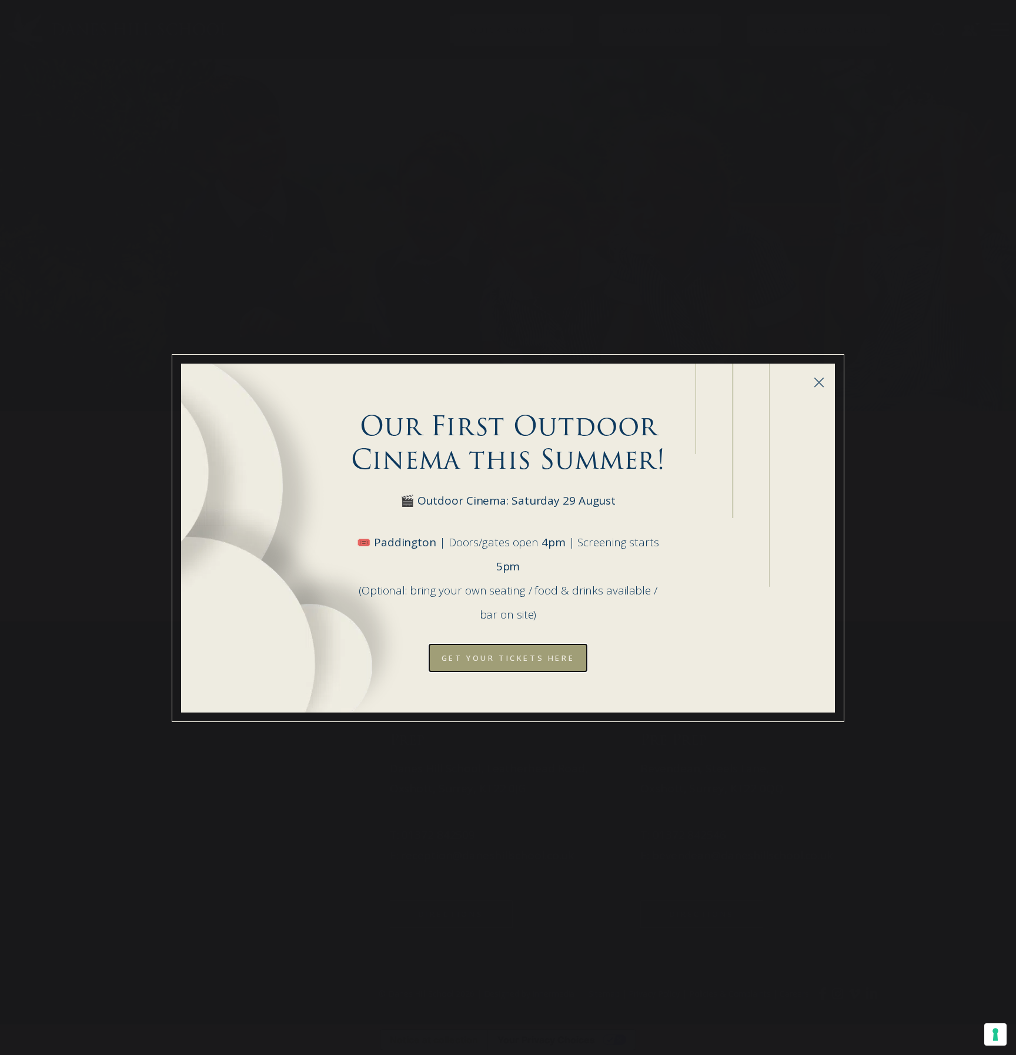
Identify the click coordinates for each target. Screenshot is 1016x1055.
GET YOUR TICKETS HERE (508, 658)
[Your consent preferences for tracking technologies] (995, 1034)
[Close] (819, 382)
